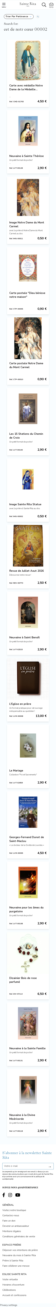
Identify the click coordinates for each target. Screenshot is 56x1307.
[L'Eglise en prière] (28, 679)
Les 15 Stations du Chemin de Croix (26, 436)
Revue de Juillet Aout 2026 (26, 571)
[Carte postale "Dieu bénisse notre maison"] (28, 268)
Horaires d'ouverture (13, 1284)
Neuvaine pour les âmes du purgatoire (26, 909)
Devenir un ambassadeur (15, 1226)
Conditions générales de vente (18, 1236)
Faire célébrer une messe (16, 1266)
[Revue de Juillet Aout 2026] (28, 546)
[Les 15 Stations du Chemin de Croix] (28, 409)
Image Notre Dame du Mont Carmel (26, 224)
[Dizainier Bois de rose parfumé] (28, 953)
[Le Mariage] (28, 745)
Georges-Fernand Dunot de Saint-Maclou (26, 839)
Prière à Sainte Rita (12, 1260)
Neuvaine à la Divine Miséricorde (22, 1117)
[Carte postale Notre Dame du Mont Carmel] (28, 338)
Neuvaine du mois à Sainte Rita (19, 1255)
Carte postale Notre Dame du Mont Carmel (26, 365)
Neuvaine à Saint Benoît (24, 637)
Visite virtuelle (10, 1279)
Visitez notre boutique (14, 1210)
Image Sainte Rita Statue (25, 504)
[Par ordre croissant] (38, 17)
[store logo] (27, 4)
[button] (19, 16)
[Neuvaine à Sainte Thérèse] (28, 131)
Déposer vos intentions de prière (20, 1250)
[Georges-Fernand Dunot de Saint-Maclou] (28, 812)
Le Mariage (16, 770)
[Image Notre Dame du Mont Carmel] (28, 197)
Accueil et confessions (14, 1295)
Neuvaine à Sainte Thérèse (26, 156)
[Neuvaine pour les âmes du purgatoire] (28, 882)
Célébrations (9, 1290)
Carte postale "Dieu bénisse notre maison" (27, 295)
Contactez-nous (10, 1215)
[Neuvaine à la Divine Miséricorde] (28, 1090)
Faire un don (8, 1220)
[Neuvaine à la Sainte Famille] (28, 1023)
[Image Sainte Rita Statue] (28, 479)
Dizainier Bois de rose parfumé (23, 980)
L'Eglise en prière (20, 704)
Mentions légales (11, 1231)
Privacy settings (8, 1305)
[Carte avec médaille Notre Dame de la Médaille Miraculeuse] (28, 60)
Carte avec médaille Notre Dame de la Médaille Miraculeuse (26, 87)
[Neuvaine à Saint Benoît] (28, 612)
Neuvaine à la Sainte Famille (27, 1048)
